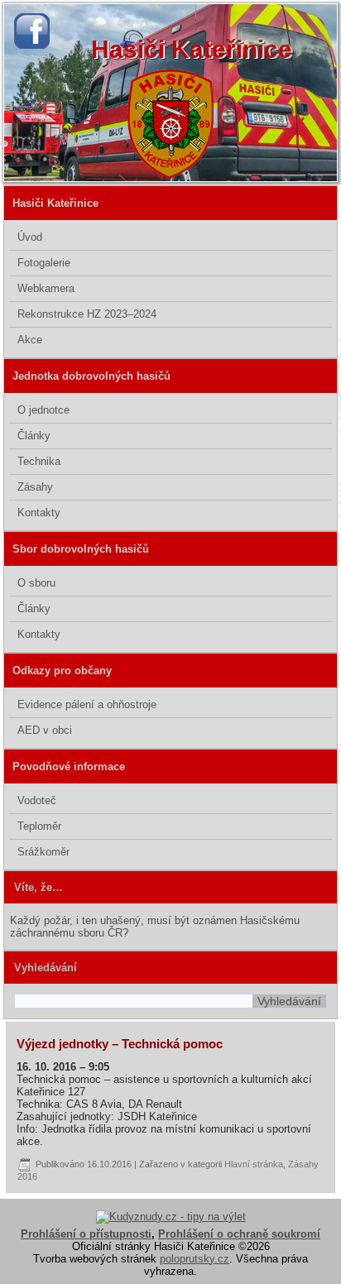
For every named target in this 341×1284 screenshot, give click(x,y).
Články (33, 435)
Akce (29, 339)
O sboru (36, 583)
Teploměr (39, 826)
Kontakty (38, 512)
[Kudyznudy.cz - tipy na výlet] (171, 1216)
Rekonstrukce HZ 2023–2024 (86, 314)
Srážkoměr (43, 852)
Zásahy (35, 487)
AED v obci (44, 730)
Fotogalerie (43, 262)
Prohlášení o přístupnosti (86, 1234)
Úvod (29, 237)
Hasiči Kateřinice (191, 49)
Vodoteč (36, 800)
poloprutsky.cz (194, 1259)
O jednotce (43, 410)
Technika (38, 461)
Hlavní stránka (253, 1164)
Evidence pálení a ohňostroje (86, 704)
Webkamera (45, 288)
